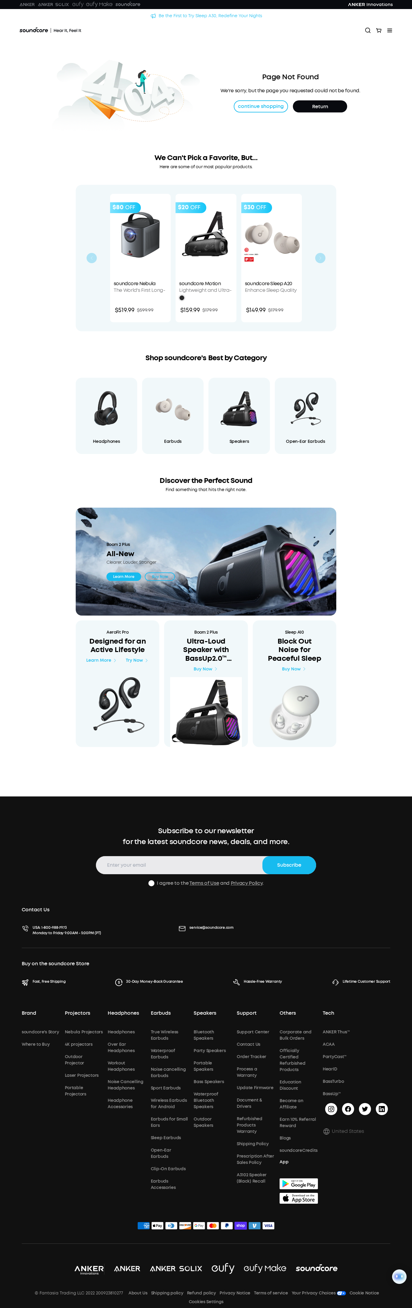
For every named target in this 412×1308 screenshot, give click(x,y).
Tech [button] (328, 1013)
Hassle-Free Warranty (263, 981)
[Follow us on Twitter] (365, 1109)
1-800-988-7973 (54, 927)
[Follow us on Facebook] (348, 1109)
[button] (182, 298)
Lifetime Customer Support (366, 981)
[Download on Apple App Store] (299, 1198)
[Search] (368, 30)
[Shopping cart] (379, 30)
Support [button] (247, 1013)
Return (320, 106)
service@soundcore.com (211, 927)
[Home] (50, 30)
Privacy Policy (247, 883)
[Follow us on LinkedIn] (382, 1109)
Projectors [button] (77, 1013)
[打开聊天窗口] (399, 1276)
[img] (144, 1226)
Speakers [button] (205, 1013)
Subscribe (289, 865)
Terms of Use (204, 883)
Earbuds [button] (161, 1013)
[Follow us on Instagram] (331, 1109)
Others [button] (288, 1013)
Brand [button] (29, 1013)
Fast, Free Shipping (49, 981)
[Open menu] (390, 30)
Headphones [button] (123, 1013)
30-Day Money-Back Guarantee (154, 981)
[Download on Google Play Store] (299, 1183)
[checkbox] (151, 883)
